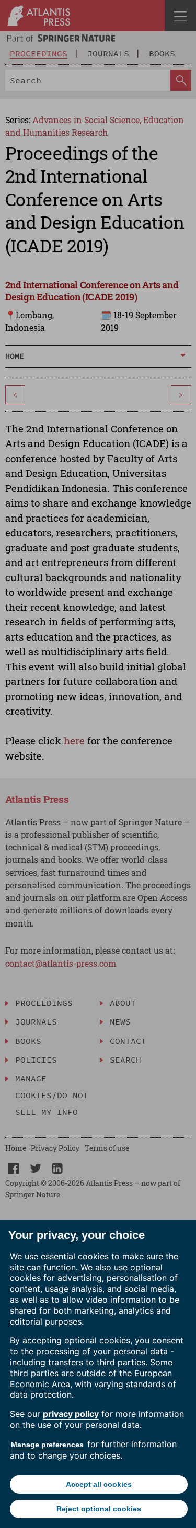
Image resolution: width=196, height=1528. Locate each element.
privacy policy (71, 1414)
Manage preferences (47, 1444)
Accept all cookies (99, 1484)
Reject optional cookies (98, 1509)
